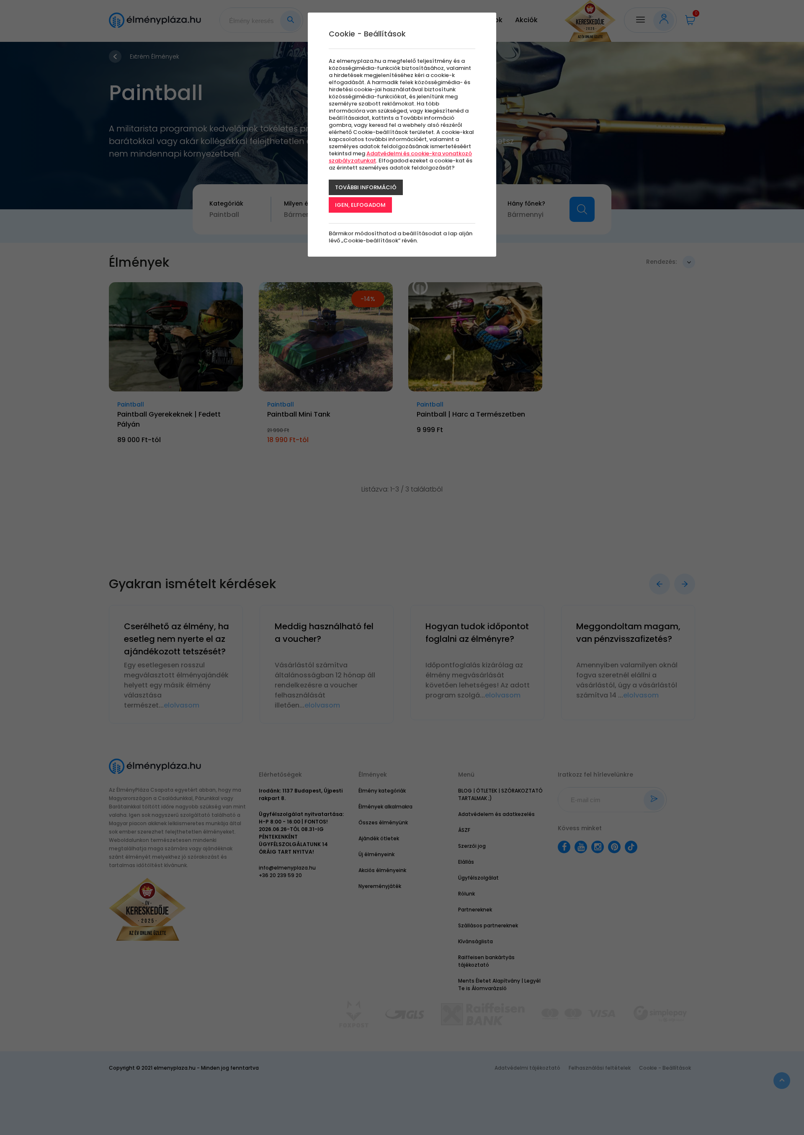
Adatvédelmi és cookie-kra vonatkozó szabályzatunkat (400, 157)
